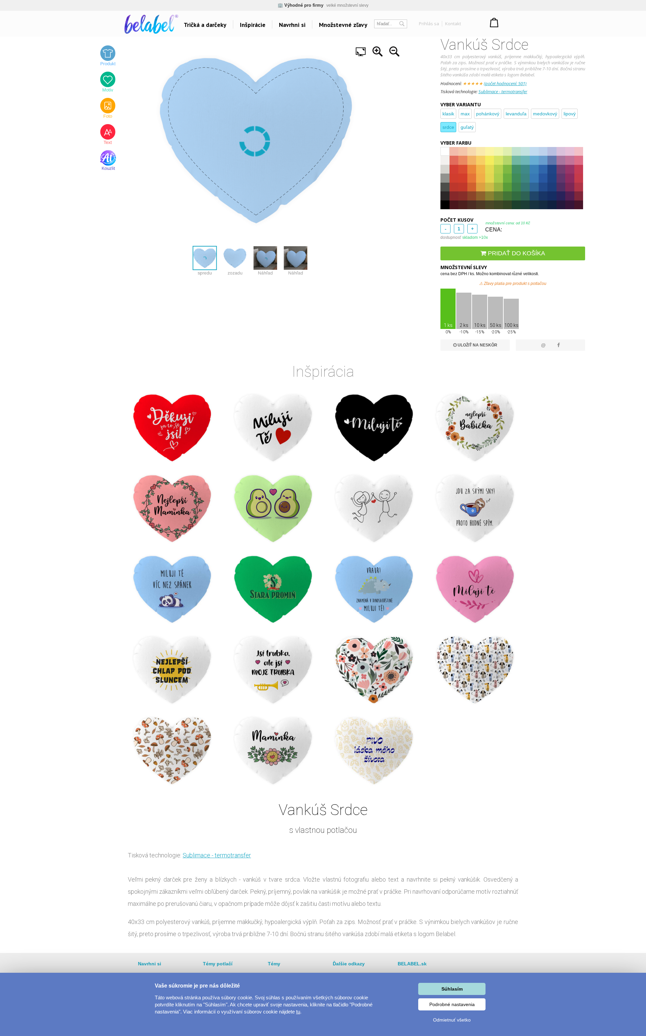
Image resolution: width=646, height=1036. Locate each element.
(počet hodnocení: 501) (505, 83)
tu (298, 1011)
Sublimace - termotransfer (502, 91)
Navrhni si (292, 25)
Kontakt (453, 24)
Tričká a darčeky (205, 25)
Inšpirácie (252, 25)
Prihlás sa (429, 24)
